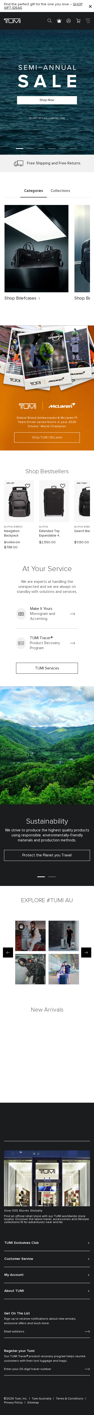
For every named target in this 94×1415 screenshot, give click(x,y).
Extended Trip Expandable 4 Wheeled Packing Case (52, 534)
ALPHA (43, 527)
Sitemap (33, 1402)
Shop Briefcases (20, 298)
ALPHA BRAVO (13, 527)
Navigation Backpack (12, 533)
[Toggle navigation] (87, 21)
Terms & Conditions (69, 1398)
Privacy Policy (13, 1402)
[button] (19, 148)
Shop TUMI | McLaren (47, 437)
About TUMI (14, 1291)
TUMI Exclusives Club (21, 1243)
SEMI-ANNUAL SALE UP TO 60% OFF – (44, 5)
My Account (14, 1275)
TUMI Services (47, 668)
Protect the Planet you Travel (47, 855)
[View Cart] (78, 21)
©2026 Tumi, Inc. (15, 1398)
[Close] (90, 6)
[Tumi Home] (12, 21)
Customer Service (18, 1259)
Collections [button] (60, 191)
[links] (47, 613)
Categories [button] (33, 191)
